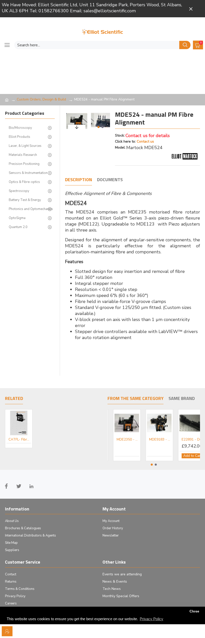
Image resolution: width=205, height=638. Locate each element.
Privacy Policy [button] (151, 619)
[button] (99, 127)
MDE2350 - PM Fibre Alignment (155, 439)
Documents (110, 180)
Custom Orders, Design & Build (41, 99)
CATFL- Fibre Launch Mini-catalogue (19, 439)
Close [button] (194, 611)
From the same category (136, 399)
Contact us (145, 141)
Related (14, 399)
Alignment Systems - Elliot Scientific (122, 439)
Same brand (181, 399)
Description (78, 180)
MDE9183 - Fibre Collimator (187, 439)
